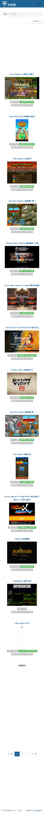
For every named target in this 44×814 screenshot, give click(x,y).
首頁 (5, 14)
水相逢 (9, 4)
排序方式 (36, 21)
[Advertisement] (22, 47)
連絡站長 (38, 810)
